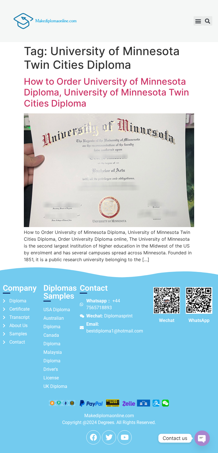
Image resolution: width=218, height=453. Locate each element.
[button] (198, 21)
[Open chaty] (202, 438)
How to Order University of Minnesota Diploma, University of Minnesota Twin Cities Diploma (106, 92)
